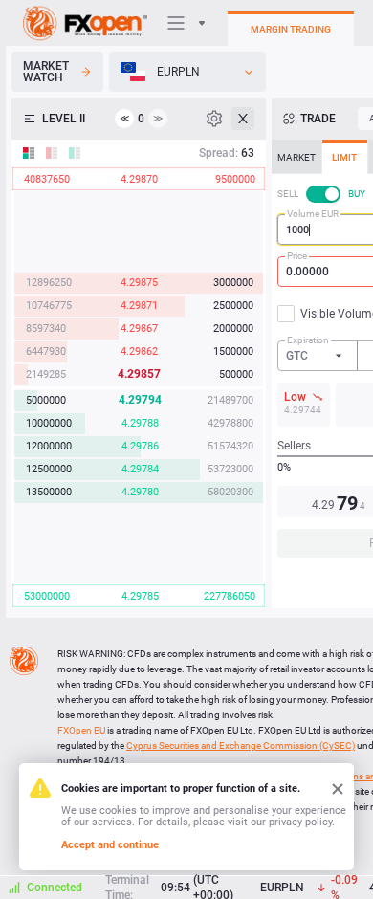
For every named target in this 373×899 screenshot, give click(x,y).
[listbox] (187, 72)
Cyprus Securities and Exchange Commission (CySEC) (240, 745)
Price (297, 256)
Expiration (308, 340)
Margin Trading (291, 29)
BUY (356, 193)
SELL (287, 193)
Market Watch (46, 71)
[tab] (296, 157)
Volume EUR (313, 213)
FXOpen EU (81, 730)
